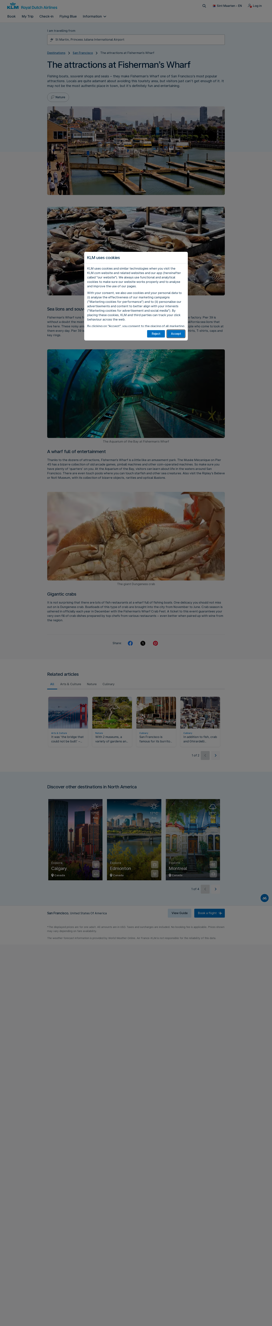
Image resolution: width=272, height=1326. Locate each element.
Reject (156, 333)
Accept (176, 333)
